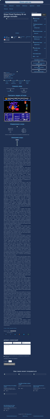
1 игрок (5, 328)
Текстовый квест (37, 53)
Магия (16, 328)
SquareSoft (11, 75)
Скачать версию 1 (10, 91)
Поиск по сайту (34, 12)
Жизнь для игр (25, 2)
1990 (10, 76)
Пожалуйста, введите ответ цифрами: (10, 358)
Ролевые (11, 12)
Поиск (44, 14)
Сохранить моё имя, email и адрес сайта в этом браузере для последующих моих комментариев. (17, 356)
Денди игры (7, 12)
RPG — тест (36, 56)
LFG (4, 12)
